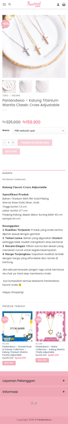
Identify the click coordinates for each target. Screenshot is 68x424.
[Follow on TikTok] (36, 403)
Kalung (16, 95)
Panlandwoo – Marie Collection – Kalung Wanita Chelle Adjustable (50, 349)
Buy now (11, 151)
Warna (5, 130)
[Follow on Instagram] (32, 403)
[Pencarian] (9, 4)
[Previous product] (11, 115)
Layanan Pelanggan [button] (19, 381)
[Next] (60, 46)
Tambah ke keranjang (35, 142)
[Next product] (5, 115)
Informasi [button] (10, 392)
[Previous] (7, 46)
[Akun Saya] (58, 4)
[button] (4, 4)
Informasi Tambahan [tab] (14, 179)
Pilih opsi (9, 363)
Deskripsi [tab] (7, 173)
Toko (5, 95)
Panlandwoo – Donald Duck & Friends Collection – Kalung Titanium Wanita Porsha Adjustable (17, 351)
